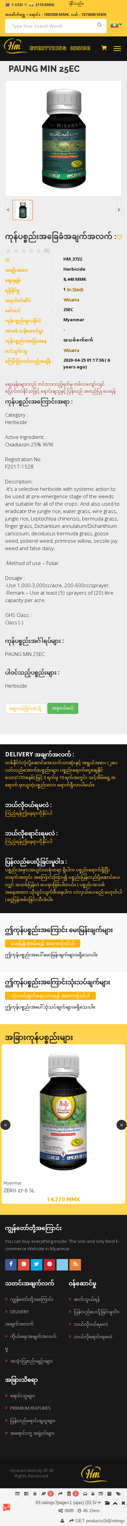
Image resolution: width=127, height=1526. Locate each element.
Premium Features (30, 1408)
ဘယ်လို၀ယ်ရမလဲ (91, 1324)
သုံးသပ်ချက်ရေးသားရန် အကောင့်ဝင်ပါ (50, 995)
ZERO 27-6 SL (19, 1190)
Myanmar (12, 1183)
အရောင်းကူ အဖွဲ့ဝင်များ (32, 1433)
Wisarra (71, 300)
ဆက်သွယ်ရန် (87, 1299)
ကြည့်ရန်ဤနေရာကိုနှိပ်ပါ (28, 813)
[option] (63, 1124)
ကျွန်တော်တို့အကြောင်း (32, 1299)
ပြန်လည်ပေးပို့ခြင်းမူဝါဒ (96, 1312)
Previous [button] (5, 1125)
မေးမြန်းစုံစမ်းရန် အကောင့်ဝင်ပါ (43, 943)
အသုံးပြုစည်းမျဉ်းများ (31, 1361)
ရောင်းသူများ (22, 1396)
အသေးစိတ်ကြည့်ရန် (63, 1178)
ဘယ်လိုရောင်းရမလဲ (93, 1337)
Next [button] (122, 1125)
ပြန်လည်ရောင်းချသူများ (33, 1420)
